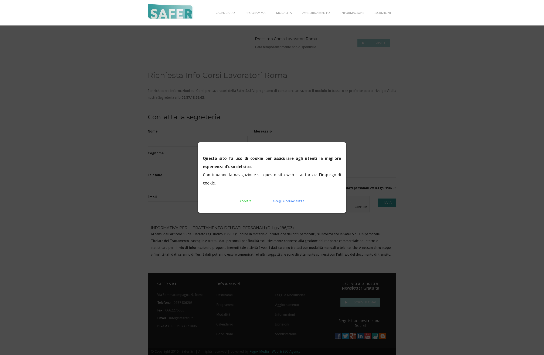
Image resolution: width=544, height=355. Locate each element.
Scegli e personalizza (289, 201)
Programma (255, 13)
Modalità (284, 13)
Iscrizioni (382, 13)
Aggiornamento (316, 13)
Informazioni (352, 13)
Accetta (245, 201)
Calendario (225, 13)
